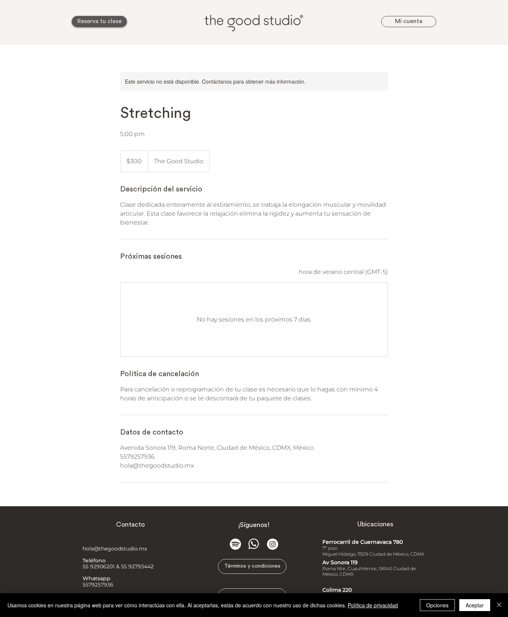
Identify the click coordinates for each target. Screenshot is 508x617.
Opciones (437, 605)
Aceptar (475, 605)
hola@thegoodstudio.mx (115, 548)
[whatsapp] (254, 544)
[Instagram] (272, 544)
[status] (343, 272)
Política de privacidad (373, 605)
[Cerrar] (499, 605)
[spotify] (235, 544)
